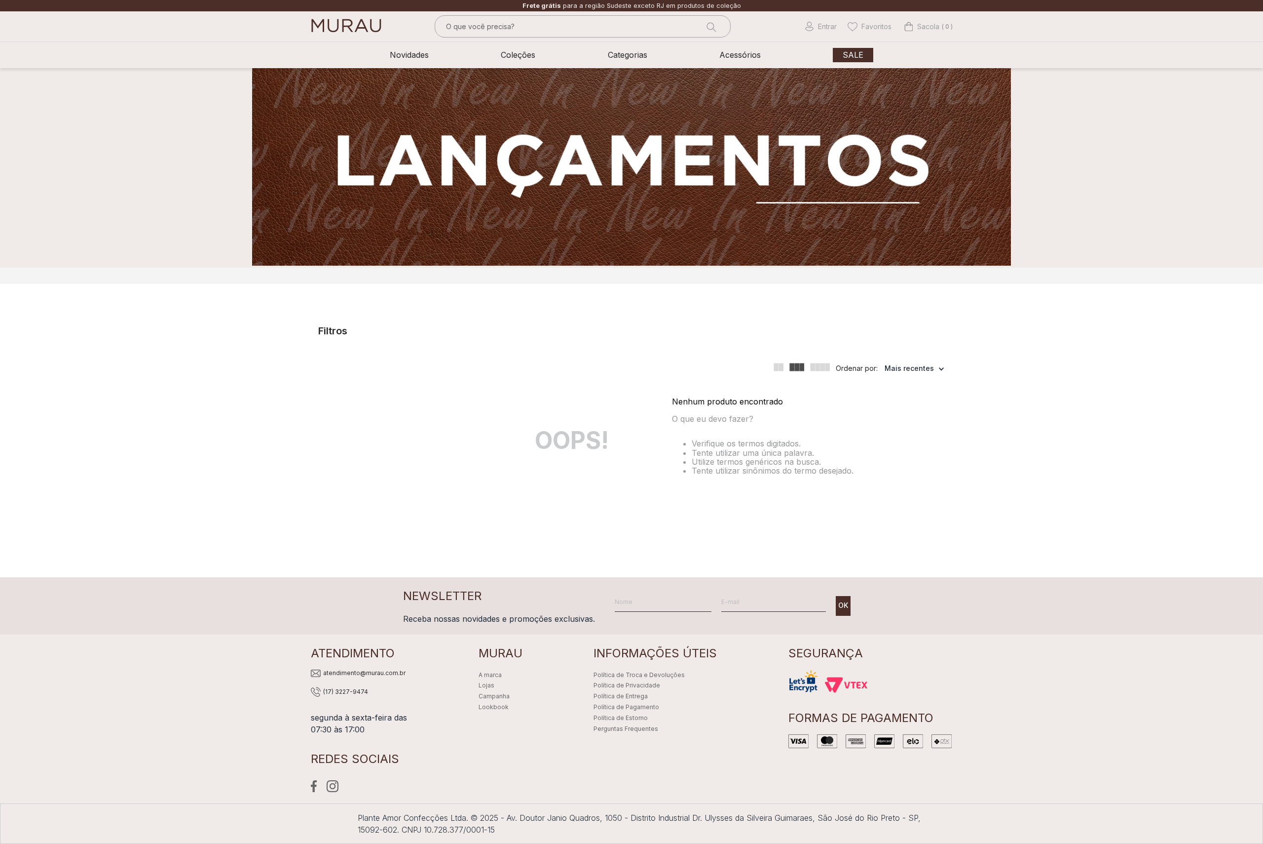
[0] (921, 27)
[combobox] (583, 26)
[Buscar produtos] (710, 26)
